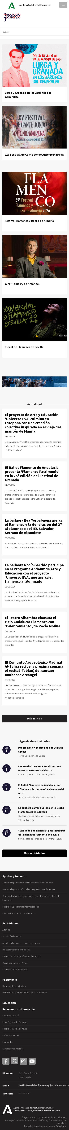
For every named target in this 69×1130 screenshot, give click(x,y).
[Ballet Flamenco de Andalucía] (34, 381)
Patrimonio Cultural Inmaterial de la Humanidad (24, 992)
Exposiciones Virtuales (12, 1048)
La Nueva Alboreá (10, 1015)
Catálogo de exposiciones (14, 969)
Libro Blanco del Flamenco (15, 1022)
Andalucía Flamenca (11, 936)
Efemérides (7, 1041)
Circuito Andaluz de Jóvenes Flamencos (21, 956)
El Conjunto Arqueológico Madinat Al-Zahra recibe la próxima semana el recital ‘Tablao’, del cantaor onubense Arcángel (34, 668)
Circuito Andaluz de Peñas (14, 963)
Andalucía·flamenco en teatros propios (20, 943)
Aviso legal (61, 1126)
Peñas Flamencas (10, 1035)
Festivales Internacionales (14, 1028)
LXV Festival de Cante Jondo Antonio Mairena (34, 154)
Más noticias (34, 718)
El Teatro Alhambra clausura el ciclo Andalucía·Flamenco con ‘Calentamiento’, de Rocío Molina (32, 621)
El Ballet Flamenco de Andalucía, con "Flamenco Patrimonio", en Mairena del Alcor (41, 789)
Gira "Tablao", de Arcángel (22, 284)
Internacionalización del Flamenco (18, 913)
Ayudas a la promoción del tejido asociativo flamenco (27, 882)
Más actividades (34, 853)
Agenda (6, 929)
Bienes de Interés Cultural (14, 986)
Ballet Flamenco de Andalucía (16, 949)
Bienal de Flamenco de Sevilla (24, 347)
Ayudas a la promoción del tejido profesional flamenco (28, 889)
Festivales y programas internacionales (20, 906)
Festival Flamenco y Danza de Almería (29, 221)
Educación (9, 1003)
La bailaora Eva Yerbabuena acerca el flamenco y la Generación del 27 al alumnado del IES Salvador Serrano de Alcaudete (34, 526)
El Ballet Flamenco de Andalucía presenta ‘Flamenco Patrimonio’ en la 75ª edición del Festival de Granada (32, 473)
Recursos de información (18, 1009)
